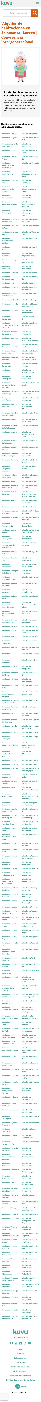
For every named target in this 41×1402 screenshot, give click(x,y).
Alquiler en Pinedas (9, 901)
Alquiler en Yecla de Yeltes (9, 1304)
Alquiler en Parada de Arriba (9, 829)
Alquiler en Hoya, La (9, 626)
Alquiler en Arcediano (6, 248)
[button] (20, 1386)
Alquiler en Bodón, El (10, 300)
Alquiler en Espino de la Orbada (10, 512)
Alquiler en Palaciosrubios (8, 823)
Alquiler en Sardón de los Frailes (9, 1064)
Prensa (20, 1353)
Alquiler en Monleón (9, 732)
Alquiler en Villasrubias (6, 1285)
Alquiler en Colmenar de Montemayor (10, 454)
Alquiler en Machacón (6, 661)
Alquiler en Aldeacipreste (7, 173)
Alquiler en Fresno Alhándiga (9, 531)
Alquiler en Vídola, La (10, 1214)
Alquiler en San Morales (8, 1023)
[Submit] (6, 13)
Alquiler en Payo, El (9, 843)
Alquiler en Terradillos (6, 1130)
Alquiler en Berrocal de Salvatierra (9, 294)
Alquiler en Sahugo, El (10, 1069)
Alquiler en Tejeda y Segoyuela (9, 1124)
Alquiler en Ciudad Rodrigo (9, 448)
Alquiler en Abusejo (9, 133)
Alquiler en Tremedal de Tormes (10, 1149)
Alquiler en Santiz (9, 1056)
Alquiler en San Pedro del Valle (10, 1030)
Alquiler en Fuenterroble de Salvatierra (8, 545)
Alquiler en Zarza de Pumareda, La (10, 1317)
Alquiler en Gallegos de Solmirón (10, 572)
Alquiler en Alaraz (9, 150)
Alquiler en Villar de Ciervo (9, 1241)
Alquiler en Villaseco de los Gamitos (10, 1279)
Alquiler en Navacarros (6, 776)
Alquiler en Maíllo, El (9, 666)
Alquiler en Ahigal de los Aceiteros (10, 138)
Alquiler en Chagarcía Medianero (6, 468)
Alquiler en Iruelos (9, 630)
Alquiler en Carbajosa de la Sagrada (8, 385)
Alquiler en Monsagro (6, 737)
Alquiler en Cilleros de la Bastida (9, 442)
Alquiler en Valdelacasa (7, 1164)
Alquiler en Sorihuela (10, 1097)
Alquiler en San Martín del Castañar (10, 1017)
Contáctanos (21, 1362)
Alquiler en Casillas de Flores (9, 405)
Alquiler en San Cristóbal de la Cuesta (8, 988)
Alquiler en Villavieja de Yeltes (10, 1292)
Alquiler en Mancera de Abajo (10, 674)
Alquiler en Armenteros (6, 254)
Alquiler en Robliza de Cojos (9, 959)
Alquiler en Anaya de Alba (10, 233)
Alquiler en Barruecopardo (8, 278)
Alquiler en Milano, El (10, 713)
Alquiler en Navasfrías (6, 804)
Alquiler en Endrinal (9, 500)
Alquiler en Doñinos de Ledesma (9, 476)
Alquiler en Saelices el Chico (9, 965)
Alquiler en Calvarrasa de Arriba (10, 345)
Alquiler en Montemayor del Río (10, 744)
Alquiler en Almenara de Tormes (10, 227)
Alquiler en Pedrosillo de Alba (10, 850)
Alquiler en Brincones (10, 310)
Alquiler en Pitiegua (9, 907)
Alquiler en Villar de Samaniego (9, 1253)
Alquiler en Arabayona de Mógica (7, 240)
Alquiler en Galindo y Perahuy (10, 559)
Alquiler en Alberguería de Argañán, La (8, 165)
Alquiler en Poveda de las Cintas (9, 912)
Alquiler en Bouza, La (10, 304)
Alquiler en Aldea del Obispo (10, 181)
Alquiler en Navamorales (7, 795)
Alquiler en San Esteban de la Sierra (10, 1008)
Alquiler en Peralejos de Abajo (10, 889)
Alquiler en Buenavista (6, 318)
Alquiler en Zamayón (10, 1310)
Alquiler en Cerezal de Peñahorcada (9, 427)
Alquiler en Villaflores (10, 1218)
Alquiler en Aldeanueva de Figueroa (8, 189)
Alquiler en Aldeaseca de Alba (9, 203)
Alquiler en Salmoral (10, 977)
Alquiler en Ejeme (8, 481)
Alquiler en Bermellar (10, 287)
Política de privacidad (21, 1367)
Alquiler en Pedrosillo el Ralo (10, 857)
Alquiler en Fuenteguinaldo (8, 537)
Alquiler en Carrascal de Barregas (10, 392)
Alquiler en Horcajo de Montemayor (9, 621)
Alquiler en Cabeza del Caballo (9, 333)
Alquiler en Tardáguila (6, 1117)
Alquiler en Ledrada (9, 647)
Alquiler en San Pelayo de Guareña (9, 1036)
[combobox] (17, 13)
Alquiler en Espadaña (10, 507)
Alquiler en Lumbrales (6, 654)
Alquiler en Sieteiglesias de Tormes (8, 1090)
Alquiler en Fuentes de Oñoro (9, 552)
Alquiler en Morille (9, 760)
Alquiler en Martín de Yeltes (10, 686)
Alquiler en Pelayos (9, 869)
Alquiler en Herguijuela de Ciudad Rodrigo (8, 604)
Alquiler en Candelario (6, 365)
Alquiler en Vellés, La (10, 1208)
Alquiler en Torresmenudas (8, 1143)
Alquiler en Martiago (10, 679)
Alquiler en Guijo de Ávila (9, 597)
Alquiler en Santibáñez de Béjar (10, 1049)
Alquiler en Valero (9, 1182)
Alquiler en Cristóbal (10, 460)
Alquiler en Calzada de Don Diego (9, 352)
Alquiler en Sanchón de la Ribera (10, 995)
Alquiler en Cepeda (9, 419)
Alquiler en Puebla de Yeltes (10, 925)
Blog (21, 1349)
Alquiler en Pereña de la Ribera (10, 895)
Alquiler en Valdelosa (10, 1170)
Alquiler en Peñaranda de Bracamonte (7, 881)
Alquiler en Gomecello (6, 591)
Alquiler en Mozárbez (10, 768)
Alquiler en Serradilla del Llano (10, 1083)
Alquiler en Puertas (9, 930)
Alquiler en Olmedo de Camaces (9, 810)
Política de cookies (20, 1371)
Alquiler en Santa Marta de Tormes (9, 1042)
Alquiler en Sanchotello (7, 1002)
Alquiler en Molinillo (9, 726)
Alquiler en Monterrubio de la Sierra (9, 753)
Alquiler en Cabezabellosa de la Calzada (10, 325)
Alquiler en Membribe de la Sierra (10, 708)
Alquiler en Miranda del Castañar (9, 721)
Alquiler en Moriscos (10, 764)
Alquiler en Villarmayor (6, 1266)
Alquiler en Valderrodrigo (7, 1177)
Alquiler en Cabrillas (10, 338)
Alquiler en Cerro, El (9, 432)
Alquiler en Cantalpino (6, 377)
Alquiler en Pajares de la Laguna (9, 816)
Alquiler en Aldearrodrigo (7, 196)
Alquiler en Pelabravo (6, 863)
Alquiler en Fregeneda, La (7, 525)
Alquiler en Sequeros (10, 1076)
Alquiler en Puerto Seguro (9, 937)
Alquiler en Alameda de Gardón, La (10, 145)
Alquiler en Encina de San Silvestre (10, 486)
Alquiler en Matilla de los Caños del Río (10, 701)
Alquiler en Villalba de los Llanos (9, 1228)
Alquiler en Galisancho (6, 565)
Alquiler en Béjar (8, 283)
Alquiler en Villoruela (10, 1297)
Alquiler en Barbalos (10, 273)
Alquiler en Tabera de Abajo (9, 1104)
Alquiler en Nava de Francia (9, 782)
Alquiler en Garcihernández (8, 578)
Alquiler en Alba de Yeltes (9, 158)
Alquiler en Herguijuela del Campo (8, 613)
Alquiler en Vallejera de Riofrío (10, 1196)
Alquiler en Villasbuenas (7, 1273)
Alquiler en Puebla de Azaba (10, 918)
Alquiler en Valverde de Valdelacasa (10, 1190)
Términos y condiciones (20, 1375)
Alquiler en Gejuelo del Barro (9, 584)
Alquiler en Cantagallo (6, 371)
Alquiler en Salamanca (6, 972)
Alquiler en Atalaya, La (9, 261)
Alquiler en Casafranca (6, 399)
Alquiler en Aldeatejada (7, 212)
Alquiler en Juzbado (10, 637)
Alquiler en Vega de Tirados (9, 1202)
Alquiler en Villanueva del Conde (10, 1234)
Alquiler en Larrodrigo (6, 642)
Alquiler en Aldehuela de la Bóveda (10, 220)
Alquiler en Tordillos (10, 1135)
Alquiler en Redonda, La (10, 944)
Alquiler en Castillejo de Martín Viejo (10, 414)
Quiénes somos (20, 1358)
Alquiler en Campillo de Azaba (10, 358)
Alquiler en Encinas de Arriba (9, 493)
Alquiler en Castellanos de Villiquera (8, 694)
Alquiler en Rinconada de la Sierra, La (8, 951)
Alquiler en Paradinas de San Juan (9, 836)
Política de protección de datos (20, 1380)
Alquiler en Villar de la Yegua (9, 1247)
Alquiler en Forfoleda (10, 517)
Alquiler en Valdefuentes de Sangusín (8, 1156)
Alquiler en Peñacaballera (8, 874)
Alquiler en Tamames (10, 1110)
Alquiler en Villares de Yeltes (9, 1260)
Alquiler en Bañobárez (6, 267)
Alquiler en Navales (9, 787)
